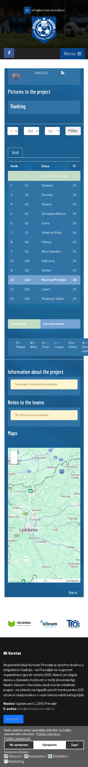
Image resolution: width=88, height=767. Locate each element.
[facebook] (9, 53)
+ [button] (14, 454)
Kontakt (13, 719)
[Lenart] (35, 287)
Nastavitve (36, 756)
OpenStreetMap (56, 580)
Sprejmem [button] (49, 745)
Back (73, 593)
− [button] (14, 460)
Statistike (59, 756)
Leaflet (39, 580)
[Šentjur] (35, 268)
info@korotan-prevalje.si (48, 10)
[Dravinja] (35, 193)
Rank (14, 166)
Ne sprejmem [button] (19, 745)
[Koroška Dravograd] (35, 174)
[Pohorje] (35, 240)
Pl (74, 166)
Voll (15, 152)
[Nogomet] (20, 76)
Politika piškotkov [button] (48, 734)
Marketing (16, 761)
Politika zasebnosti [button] (17, 738)
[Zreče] (35, 221)
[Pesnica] (35, 202)
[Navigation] (72, 53)
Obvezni (14, 756)
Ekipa (45, 166)
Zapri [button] (74, 745)
